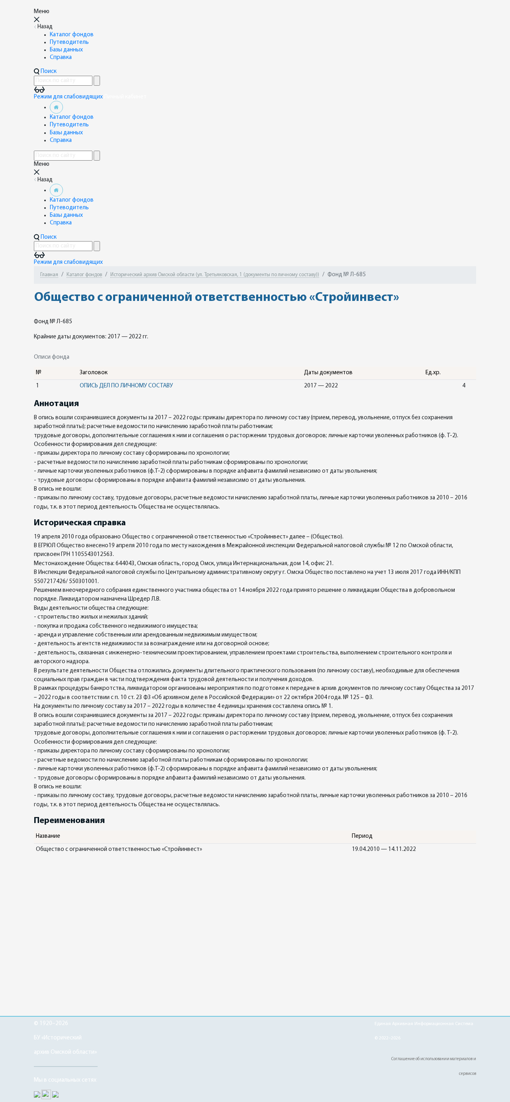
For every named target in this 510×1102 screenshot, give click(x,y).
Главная (49, 274)
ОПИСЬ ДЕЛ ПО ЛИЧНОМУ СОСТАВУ (126, 386)
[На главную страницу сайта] (56, 107)
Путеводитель (69, 42)
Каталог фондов (72, 35)
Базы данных (66, 50)
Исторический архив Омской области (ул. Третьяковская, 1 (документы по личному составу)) (214, 274)
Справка (61, 58)
